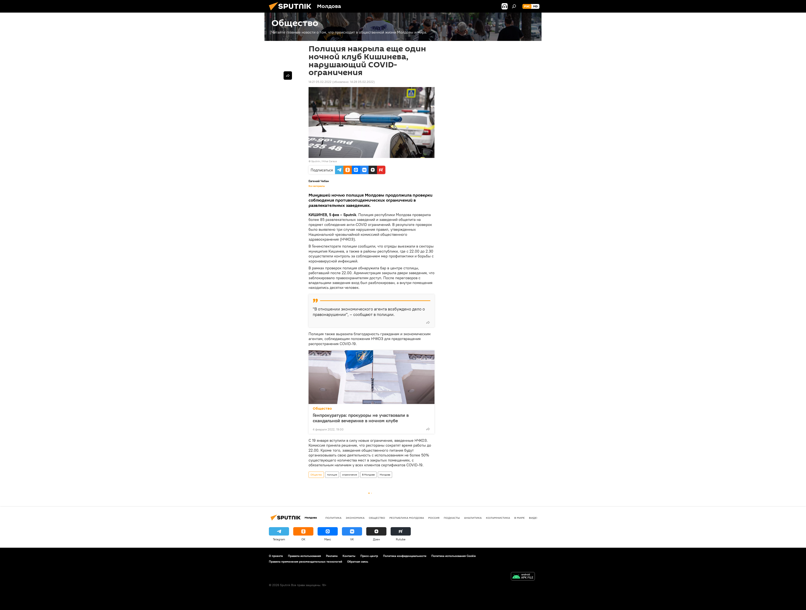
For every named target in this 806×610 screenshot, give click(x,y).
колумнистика (498, 518)
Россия (434, 518)
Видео (534, 518)
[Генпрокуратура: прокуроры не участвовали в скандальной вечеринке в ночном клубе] (371, 377)
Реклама (332, 556)
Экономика (355, 518)
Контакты (349, 556)
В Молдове (368, 474)
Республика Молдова (406, 518)
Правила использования (304, 556)
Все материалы (317, 186)
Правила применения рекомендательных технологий (305, 561)
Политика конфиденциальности (404, 556)
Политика (333, 518)
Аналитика (473, 518)
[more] (428, 322)
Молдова (385, 474)
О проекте (276, 556)
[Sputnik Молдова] (292, 11)
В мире (519, 518)
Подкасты (452, 518)
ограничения (349, 474)
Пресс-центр (369, 556)
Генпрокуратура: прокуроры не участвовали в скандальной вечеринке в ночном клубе (361, 417)
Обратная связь (357, 561)
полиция (332, 474)
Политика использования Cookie (453, 556)
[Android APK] (523, 576)
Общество (322, 408)
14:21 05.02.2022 (320, 82)
